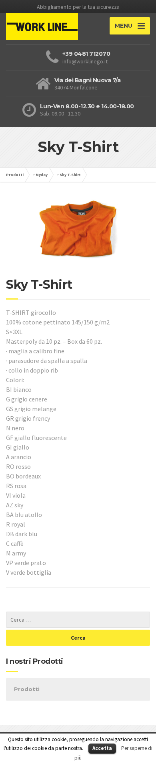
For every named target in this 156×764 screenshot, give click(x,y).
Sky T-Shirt (70, 174)
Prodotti (15, 174)
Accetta (102, 748)
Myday (42, 174)
